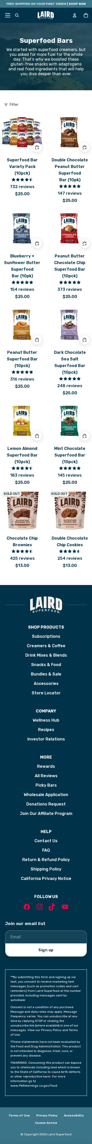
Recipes (46, 729)
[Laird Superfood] (46, 604)
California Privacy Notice (46, 878)
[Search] (16, 15)
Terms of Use (19, 1115)
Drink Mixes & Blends (46, 655)
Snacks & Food (46, 664)
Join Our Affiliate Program (46, 813)
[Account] (74, 15)
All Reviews (46, 775)
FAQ (46, 850)
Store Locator (46, 693)
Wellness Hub (46, 720)
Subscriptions (46, 636)
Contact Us (45, 840)
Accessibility (74, 1115)
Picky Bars (46, 785)
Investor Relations (46, 739)
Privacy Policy (46, 1115)
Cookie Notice (46, 1123)
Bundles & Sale (46, 674)
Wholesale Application (46, 794)
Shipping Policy (46, 869)
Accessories (46, 683)
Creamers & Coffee (46, 645)
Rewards (46, 766)
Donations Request (46, 804)
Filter (14, 104)
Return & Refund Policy (46, 859)
